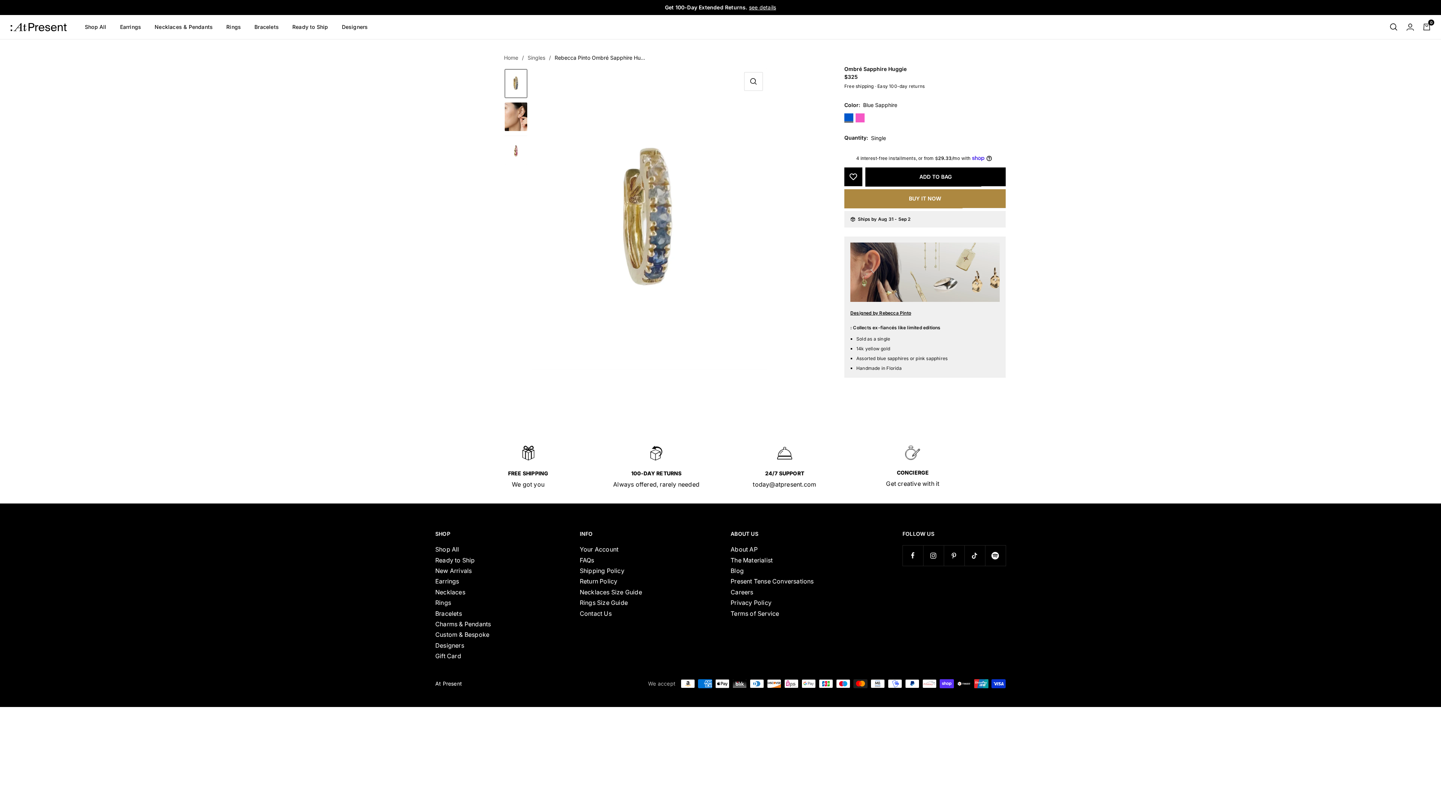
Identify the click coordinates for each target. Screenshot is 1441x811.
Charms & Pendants (463, 624)
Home (511, 57)
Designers (355, 27)
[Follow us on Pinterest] (954, 555)
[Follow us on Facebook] (913, 555)
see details (762, 7)
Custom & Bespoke (462, 634)
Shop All (96, 27)
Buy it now (925, 198)
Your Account (599, 549)
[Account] (1410, 27)
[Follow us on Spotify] (995, 555)
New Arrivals (453, 570)
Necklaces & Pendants (184, 27)
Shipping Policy (602, 570)
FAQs (587, 560)
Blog (737, 570)
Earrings (130, 27)
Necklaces (450, 592)
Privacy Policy (751, 602)
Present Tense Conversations (772, 581)
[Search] (1393, 27)
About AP (744, 549)
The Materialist (752, 560)
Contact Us (596, 613)
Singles (536, 57)
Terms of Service (755, 613)
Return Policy (599, 581)
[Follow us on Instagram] (933, 555)
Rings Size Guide (604, 602)
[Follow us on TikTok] (974, 555)
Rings (233, 27)
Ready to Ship (310, 27)
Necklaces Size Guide (611, 592)
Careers (742, 592)
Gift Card (448, 656)
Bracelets (266, 27)
